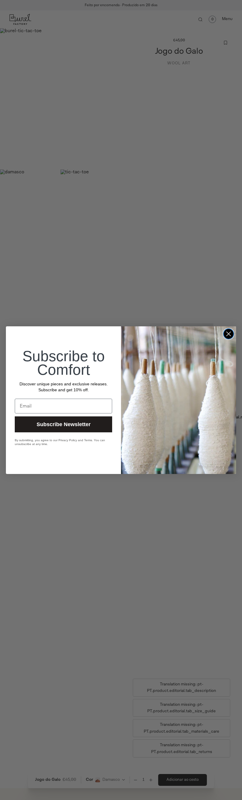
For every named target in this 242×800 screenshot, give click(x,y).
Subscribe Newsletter (64, 424)
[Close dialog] (228, 334)
